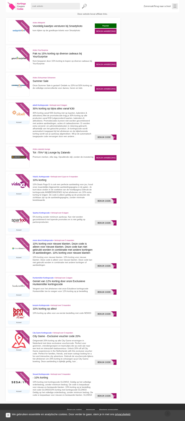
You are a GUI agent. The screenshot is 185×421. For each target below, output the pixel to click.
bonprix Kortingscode (41, 305)
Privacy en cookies (74, 410)
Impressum (90, 410)
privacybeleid (122, 414)
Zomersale (149, 6)
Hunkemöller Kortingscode (43, 278)
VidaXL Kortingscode (41, 177)
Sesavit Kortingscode (41, 374)
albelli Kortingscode (40, 105)
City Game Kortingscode (42, 333)
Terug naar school (162, 6)
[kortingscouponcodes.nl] (17, 6)
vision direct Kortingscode (43, 240)
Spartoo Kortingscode (41, 213)
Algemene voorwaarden (108, 410)
